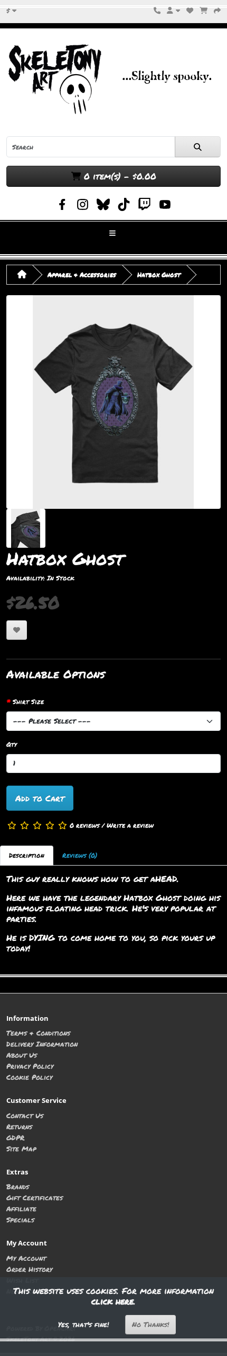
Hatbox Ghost (159, 274)
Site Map (21, 1148)
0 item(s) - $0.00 (118, 176)
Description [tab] (26, 855)
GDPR (15, 1137)
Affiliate (21, 1208)
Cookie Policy (29, 1077)
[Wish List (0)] (189, 10)
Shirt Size (28, 701)
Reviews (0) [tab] (79, 855)
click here (112, 1301)
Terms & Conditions (38, 1033)
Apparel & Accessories (82, 274)
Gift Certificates (34, 1197)
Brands (17, 1186)
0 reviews (85, 824)
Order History (29, 1269)
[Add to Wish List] (16, 630)
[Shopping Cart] (203, 10)
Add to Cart (39, 798)
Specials (20, 1219)
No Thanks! (150, 1324)
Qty (11, 744)
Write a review (130, 824)
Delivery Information (42, 1044)
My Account (26, 1258)
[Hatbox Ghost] (113, 401)
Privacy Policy (29, 1066)
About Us (21, 1055)
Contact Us (24, 1115)
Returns (19, 1126)
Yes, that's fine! (83, 1324)
